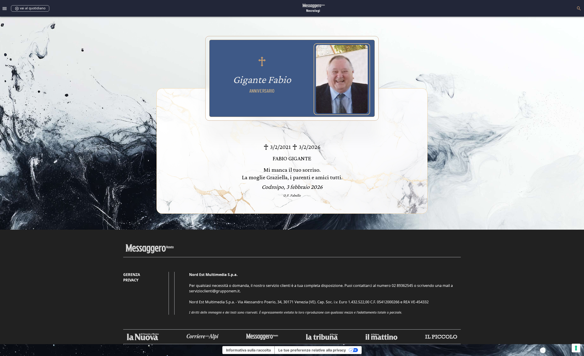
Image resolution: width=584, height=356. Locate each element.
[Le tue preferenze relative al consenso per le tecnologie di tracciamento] (576, 348)
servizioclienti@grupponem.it (214, 291)
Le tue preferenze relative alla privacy (312, 350)
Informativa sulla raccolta (248, 350)
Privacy (130, 280)
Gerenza (131, 274)
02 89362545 (402, 285)
